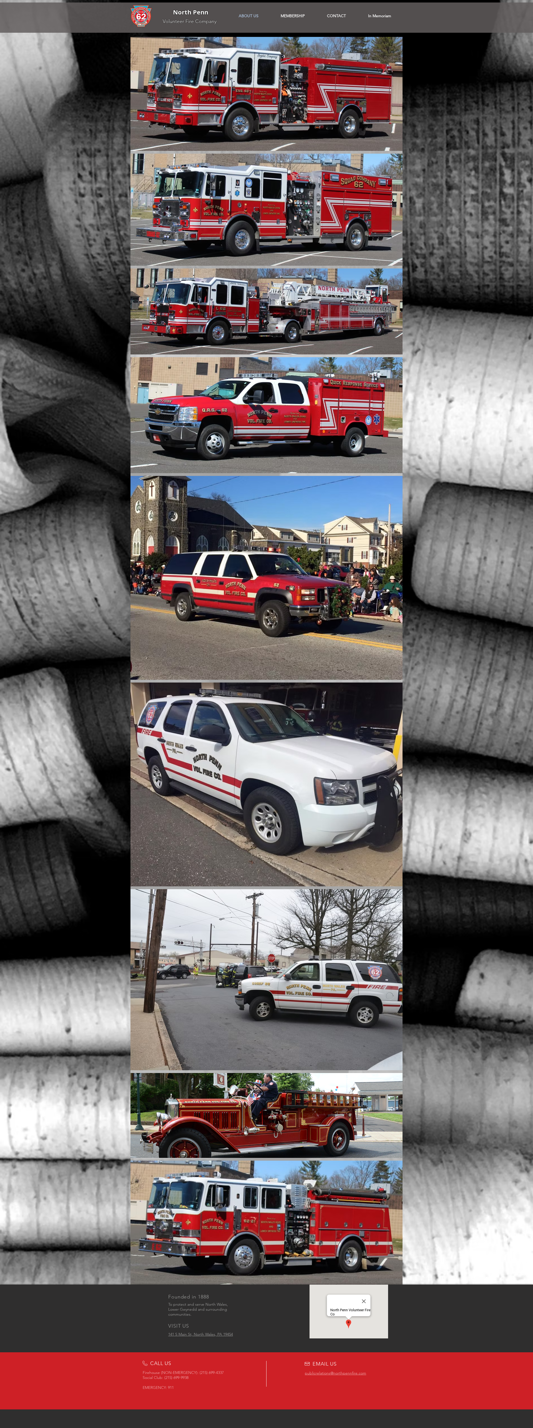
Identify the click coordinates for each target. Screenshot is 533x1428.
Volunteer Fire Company (190, 21)
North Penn (190, 12)
